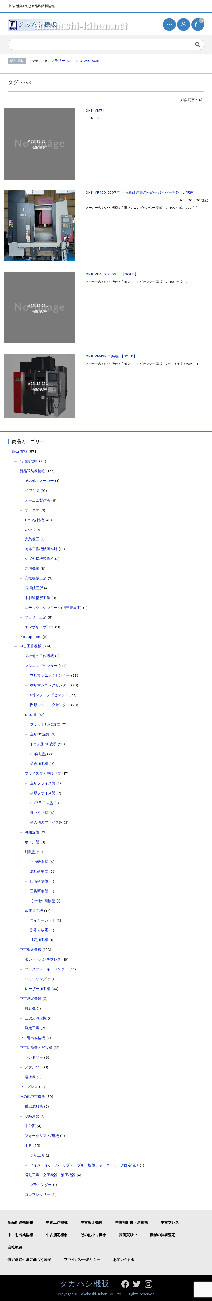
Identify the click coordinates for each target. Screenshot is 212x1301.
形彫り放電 (39, 930)
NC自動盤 (38, 754)
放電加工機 (34, 911)
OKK (29, 530)
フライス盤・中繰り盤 (43, 773)
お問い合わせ (124, 1259)
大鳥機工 (32, 539)
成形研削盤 (39, 871)
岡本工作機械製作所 (41, 549)
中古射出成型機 (32, 1038)
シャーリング (36, 979)
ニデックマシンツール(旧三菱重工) (53, 608)
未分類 (30, 1126)
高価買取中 (29, 461)
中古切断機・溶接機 (36, 1047)
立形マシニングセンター (50, 675)
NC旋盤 (31, 715)
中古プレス (29, 1087)
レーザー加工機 (37, 989)
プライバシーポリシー (82, 1259)
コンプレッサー (37, 1194)
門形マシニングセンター (50, 705)
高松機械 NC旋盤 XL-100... (82, 61)
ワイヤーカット (42, 920)
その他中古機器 (32, 1096)
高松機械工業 (36, 578)
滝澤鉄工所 (34, 588)
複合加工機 (39, 764)
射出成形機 (34, 1106)
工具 (28, 1145)
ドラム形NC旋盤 (43, 744)
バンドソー (34, 1057)
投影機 (30, 1008)
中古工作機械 (30, 646)
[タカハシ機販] (69, 24)
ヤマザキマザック (39, 627)
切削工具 (37, 1155)
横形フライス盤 (42, 793)
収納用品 (32, 1116)
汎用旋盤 (32, 832)
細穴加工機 (39, 940)
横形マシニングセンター (50, 685)
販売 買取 (19, 451)
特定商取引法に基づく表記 (29, 1259)
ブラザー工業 (36, 617)
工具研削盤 (39, 891)
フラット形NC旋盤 (45, 724)
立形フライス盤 (42, 783)
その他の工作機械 (39, 656)
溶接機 (30, 1077)
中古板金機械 (30, 949)
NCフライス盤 (41, 803)
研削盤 (30, 852)
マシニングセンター (41, 666)
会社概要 (15, 1247)
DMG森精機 (34, 520)
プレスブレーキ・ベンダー (46, 969)
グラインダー (41, 1185)
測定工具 (32, 1028)
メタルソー (34, 1067)
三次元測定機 (36, 1018)
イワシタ (32, 490)
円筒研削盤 (39, 881)
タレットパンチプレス (43, 959)
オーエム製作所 (37, 500)
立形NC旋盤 (39, 734)
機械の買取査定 (162, 1235)
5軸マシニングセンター (49, 695)
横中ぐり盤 (39, 813)
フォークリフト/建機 (42, 1136)
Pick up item (30, 637)
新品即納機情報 (32, 471)
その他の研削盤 (42, 901)
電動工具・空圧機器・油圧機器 (50, 1175)
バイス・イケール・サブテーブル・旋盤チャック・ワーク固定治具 (84, 1165)
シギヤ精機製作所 (39, 559)
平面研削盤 (39, 862)
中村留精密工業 (37, 598)
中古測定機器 (30, 998)
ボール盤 (32, 842)
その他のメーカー (39, 481)
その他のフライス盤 (46, 822)
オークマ (32, 510)
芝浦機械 (32, 568)
